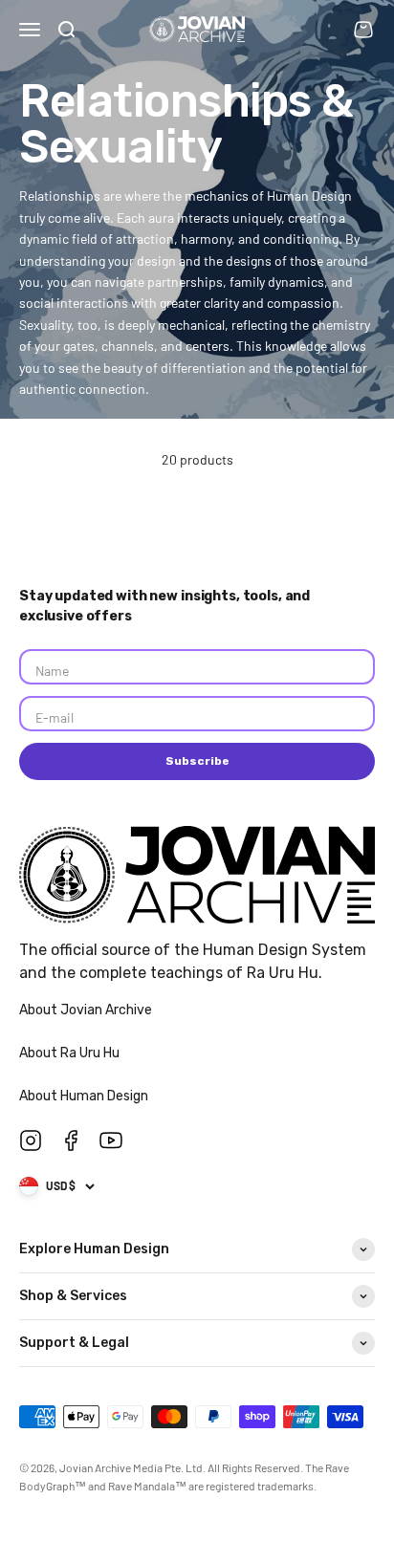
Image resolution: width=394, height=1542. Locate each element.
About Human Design (85, 1096)
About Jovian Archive (87, 1010)
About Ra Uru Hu (70, 1053)
